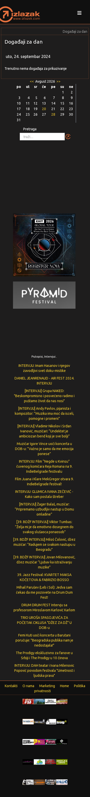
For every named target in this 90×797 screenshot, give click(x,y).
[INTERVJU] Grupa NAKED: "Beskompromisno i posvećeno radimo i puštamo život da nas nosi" (44, 396)
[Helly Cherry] (50, 782)
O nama (28, 686)
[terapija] (28, 721)
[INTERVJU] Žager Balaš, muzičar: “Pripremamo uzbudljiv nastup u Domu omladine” (44, 509)
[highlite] (28, 762)
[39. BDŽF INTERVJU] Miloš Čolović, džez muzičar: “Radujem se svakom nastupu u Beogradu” (44, 544)
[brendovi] (39, 721)
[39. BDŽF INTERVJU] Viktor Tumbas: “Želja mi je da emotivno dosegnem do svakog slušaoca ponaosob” (44, 527)
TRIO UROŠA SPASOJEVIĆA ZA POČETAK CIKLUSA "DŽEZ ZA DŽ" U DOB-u (44, 623)
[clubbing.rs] (62, 701)
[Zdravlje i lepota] (62, 762)
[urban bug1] (62, 721)
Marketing (47, 686)
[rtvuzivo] (62, 782)
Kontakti (11, 686)
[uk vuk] (39, 742)
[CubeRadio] (62, 742)
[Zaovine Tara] (39, 701)
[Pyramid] (44, 295)
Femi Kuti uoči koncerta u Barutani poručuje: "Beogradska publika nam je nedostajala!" (44, 640)
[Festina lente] (28, 782)
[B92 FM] (28, 701)
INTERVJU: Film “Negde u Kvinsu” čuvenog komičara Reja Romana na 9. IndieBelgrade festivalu (44, 466)
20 (44, 109)
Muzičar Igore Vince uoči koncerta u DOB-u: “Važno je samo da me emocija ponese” (44, 449)
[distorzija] (50, 701)
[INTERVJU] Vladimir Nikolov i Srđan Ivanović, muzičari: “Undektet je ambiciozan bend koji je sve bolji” (44, 431)
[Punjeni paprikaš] (39, 782)
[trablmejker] (50, 721)
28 (53, 114)
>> (58, 81)
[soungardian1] (28, 742)
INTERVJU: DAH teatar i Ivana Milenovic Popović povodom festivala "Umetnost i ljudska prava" (44, 670)
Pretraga (29, 129)
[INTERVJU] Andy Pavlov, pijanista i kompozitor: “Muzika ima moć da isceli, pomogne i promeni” (44, 413)
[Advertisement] (45, 174)
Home (64, 686)
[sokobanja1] (39, 762)
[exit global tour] (44, 246)
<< (32, 81)
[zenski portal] (50, 742)
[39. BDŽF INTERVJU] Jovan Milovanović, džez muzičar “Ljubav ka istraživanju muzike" (44, 562)
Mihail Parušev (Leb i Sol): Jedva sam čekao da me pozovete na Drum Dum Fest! (44, 592)
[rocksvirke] (50, 761)
